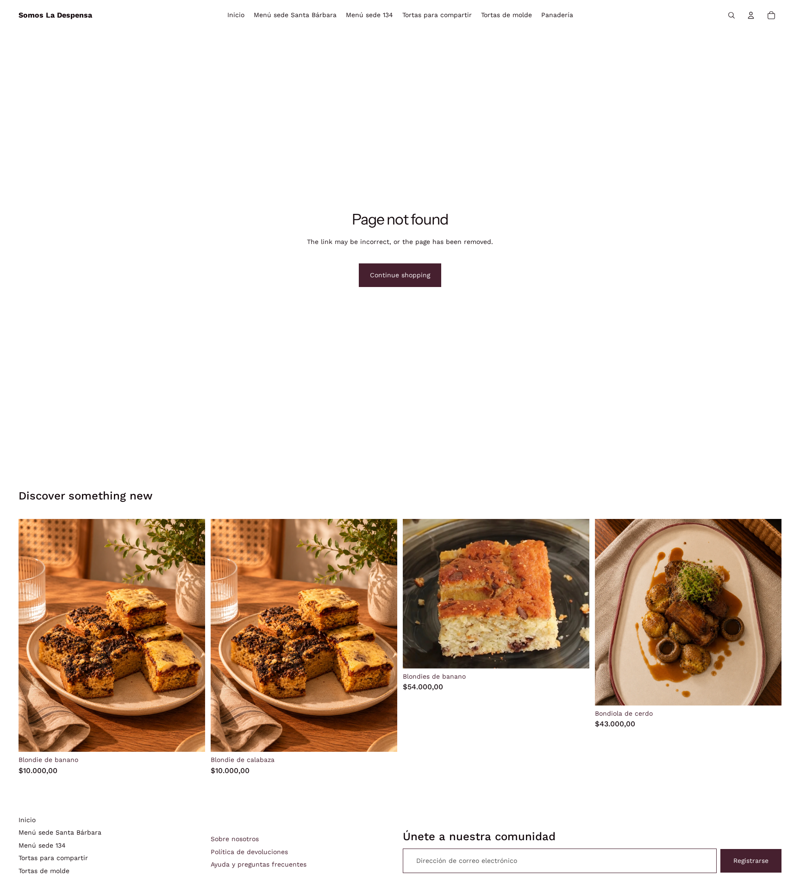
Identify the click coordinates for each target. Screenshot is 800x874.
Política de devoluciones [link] (249, 851)
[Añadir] (190, 738)
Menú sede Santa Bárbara (60, 832)
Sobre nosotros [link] (235, 839)
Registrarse (751, 860)
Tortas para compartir (53, 858)
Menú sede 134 (42, 845)
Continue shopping (400, 275)
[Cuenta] (751, 15)
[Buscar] (731, 15)
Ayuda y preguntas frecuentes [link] (258, 864)
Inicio (27, 820)
